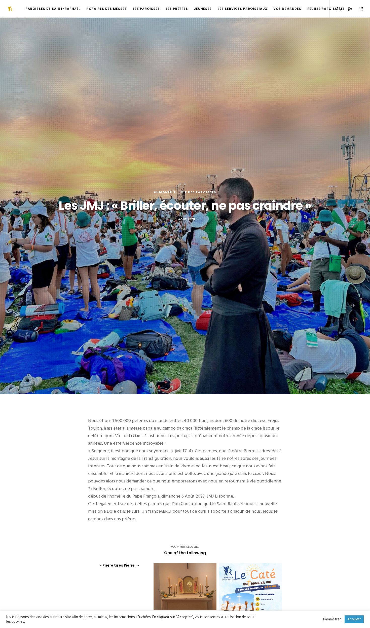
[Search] (335, 9)
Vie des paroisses (198, 192)
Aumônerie (165, 192)
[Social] (346, 9)
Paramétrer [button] (332, 619)
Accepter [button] (354, 619)
